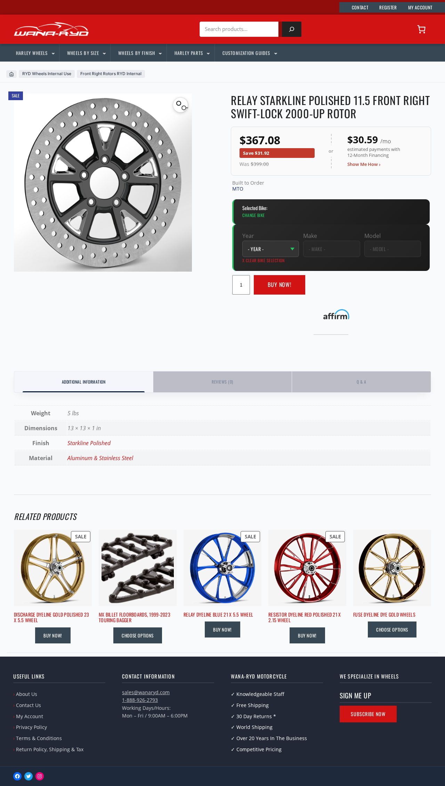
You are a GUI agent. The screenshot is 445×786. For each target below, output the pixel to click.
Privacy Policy (31, 727)
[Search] (291, 29)
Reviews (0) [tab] (222, 382)
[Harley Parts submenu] (208, 52)
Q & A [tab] (361, 382)
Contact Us (28, 705)
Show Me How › (363, 164)
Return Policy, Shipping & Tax (49, 749)
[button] (180, 105)
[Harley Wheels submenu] (52, 52)
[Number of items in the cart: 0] (421, 29)
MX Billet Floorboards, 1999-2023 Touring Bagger (134, 618)
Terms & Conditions (39, 738)
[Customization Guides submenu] (275, 52)
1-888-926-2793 (140, 700)
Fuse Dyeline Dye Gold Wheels (384, 615)
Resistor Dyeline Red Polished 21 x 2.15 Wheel (304, 618)
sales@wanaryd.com (146, 692)
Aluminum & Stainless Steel (100, 458)
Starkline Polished (89, 443)
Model (372, 236)
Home (11, 74)
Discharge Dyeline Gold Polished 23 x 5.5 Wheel (51, 618)
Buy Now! (280, 284)
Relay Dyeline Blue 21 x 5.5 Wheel (218, 615)
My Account (29, 716)
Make (310, 236)
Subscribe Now (368, 713)
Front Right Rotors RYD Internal (110, 73)
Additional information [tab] (84, 382)
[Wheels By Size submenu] (104, 52)
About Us (26, 694)
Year (248, 236)
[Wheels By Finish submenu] (160, 52)
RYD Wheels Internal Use (46, 73)
